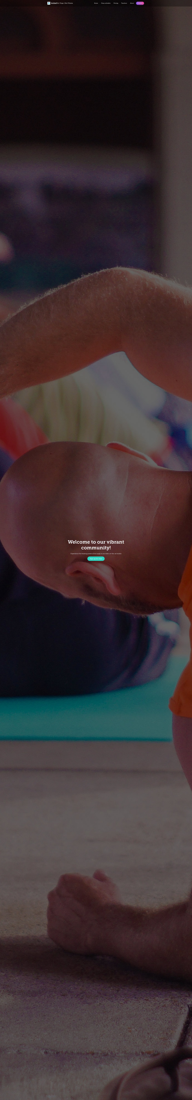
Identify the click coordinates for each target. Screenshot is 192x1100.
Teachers (124, 3)
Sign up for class (96, 559)
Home (96, 3)
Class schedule (106, 3)
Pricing (116, 3)
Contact (140, 3)
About (132, 3)
